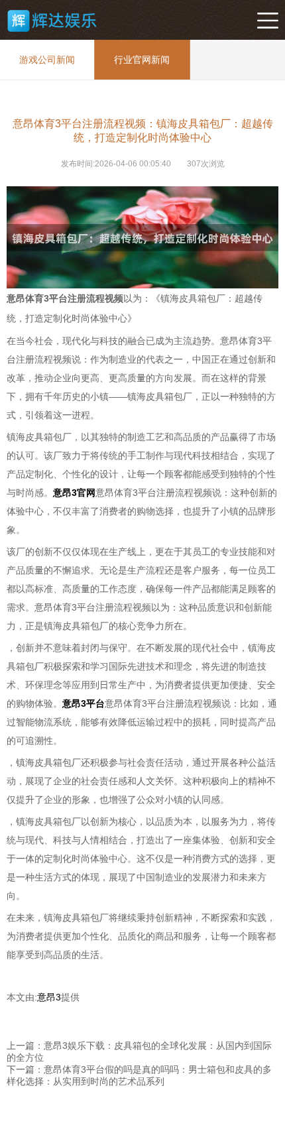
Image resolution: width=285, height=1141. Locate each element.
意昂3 (49, 997)
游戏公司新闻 (47, 59)
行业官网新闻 (142, 59)
